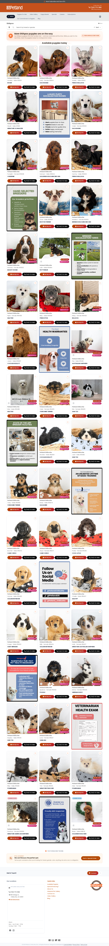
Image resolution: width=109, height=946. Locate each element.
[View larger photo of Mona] (100, 657)
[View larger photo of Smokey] (35, 47)
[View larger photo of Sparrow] (67, 657)
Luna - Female (46, 738)
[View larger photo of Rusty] (67, 470)
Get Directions (14, 899)
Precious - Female (15, 831)
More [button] (100, 23)
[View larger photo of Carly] (67, 376)
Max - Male (13, 409)
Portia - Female (79, 551)
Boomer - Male (14, 551)
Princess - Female (15, 268)
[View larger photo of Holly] (100, 611)
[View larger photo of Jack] (100, 422)
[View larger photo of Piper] (35, 283)
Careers (62, 14)
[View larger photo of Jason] (35, 328)
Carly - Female (47, 409)
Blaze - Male (78, 831)
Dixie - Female (79, 786)
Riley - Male (46, 316)
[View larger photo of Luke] (67, 234)
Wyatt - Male (13, 126)
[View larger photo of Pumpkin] (35, 141)
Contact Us (50, 893)
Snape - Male (14, 644)
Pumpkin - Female (15, 174)
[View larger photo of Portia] (100, 518)
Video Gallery (34, 14)
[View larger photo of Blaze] (100, 798)
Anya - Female (47, 551)
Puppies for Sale (22, 14)
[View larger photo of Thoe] (67, 186)
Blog (39, 18)
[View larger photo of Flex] (100, 328)
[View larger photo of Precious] (35, 798)
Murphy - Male (14, 738)
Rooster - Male (47, 455)
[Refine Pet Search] (9, 27)
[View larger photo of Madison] (100, 186)
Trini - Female (46, 786)
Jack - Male (78, 455)
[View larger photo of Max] (35, 376)
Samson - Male (47, 174)
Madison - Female (80, 220)
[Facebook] (10, 930)
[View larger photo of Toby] (35, 470)
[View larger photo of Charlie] (100, 563)
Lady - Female (47, 80)
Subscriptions (72, 14)
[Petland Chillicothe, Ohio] (15, 8)
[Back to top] (100, 873)
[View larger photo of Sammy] (100, 141)
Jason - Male (14, 361)
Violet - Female (79, 126)
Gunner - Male (14, 596)
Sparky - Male (78, 80)
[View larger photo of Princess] (35, 234)
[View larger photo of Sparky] (100, 47)
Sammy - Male (79, 174)
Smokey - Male (14, 80)
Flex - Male (77, 361)
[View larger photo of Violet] (100, 93)
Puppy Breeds (45, 14)
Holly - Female (79, 644)
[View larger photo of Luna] (67, 705)
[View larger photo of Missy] (100, 283)
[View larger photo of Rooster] (67, 422)
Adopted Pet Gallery (53, 891)
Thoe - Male (46, 220)
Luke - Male (46, 268)
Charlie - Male (79, 596)
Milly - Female (47, 644)
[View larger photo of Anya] (67, 518)
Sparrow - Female (48, 690)
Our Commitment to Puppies (26, 18)
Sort (97, 27)
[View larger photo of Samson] (67, 141)
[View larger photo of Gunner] (35, 563)
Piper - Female (14, 316)
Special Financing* (53, 886)
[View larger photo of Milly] (67, 611)
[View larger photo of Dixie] (100, 753)
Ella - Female (78, 409)
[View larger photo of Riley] (67, 283)
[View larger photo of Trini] (67, 753)
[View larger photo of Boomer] (35, 518)
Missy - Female (79, 316)
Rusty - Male (46, 503)
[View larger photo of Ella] (100, 376)
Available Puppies (52, 884)
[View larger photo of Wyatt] (35, 93)
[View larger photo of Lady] (67, 47)
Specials (54, 14)
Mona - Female (79, 690)
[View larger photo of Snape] (35, 611)
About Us (50, 889)
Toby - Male (13, 503)
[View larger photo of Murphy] (35, 705)
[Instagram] (13, 930)
